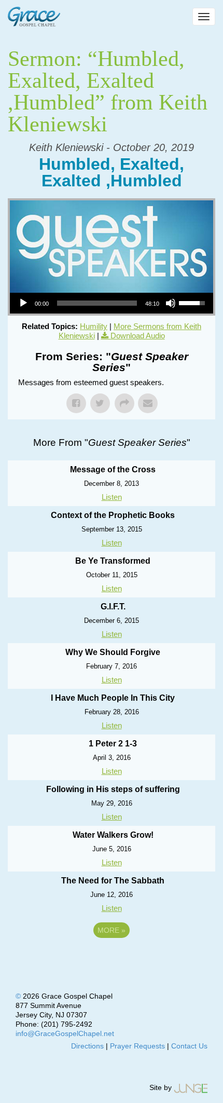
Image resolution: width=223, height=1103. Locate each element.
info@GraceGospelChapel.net (65, 1033)
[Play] (23, 303)
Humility (93, 326)
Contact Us (189, 1046)
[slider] (97, 303)
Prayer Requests (137, 1046)
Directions (87, 1046)
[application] (111, 303)
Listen (112, 497)
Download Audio (137, 335)
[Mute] (170, 303)
